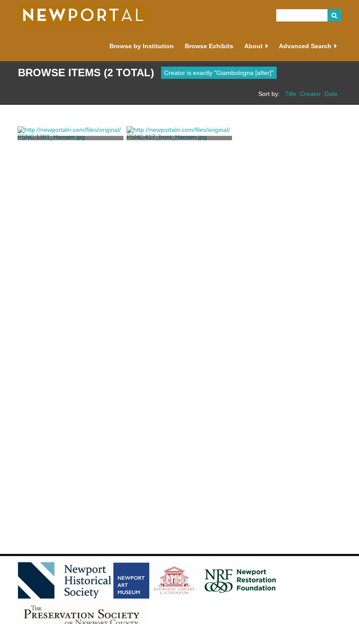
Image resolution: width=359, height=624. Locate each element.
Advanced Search (305, 46)
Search (334, 15)
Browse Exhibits (209, 46)
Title (290, 94)
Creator (310, 94)
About (253, 46)
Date (331, 94)
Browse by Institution (141, 46)
